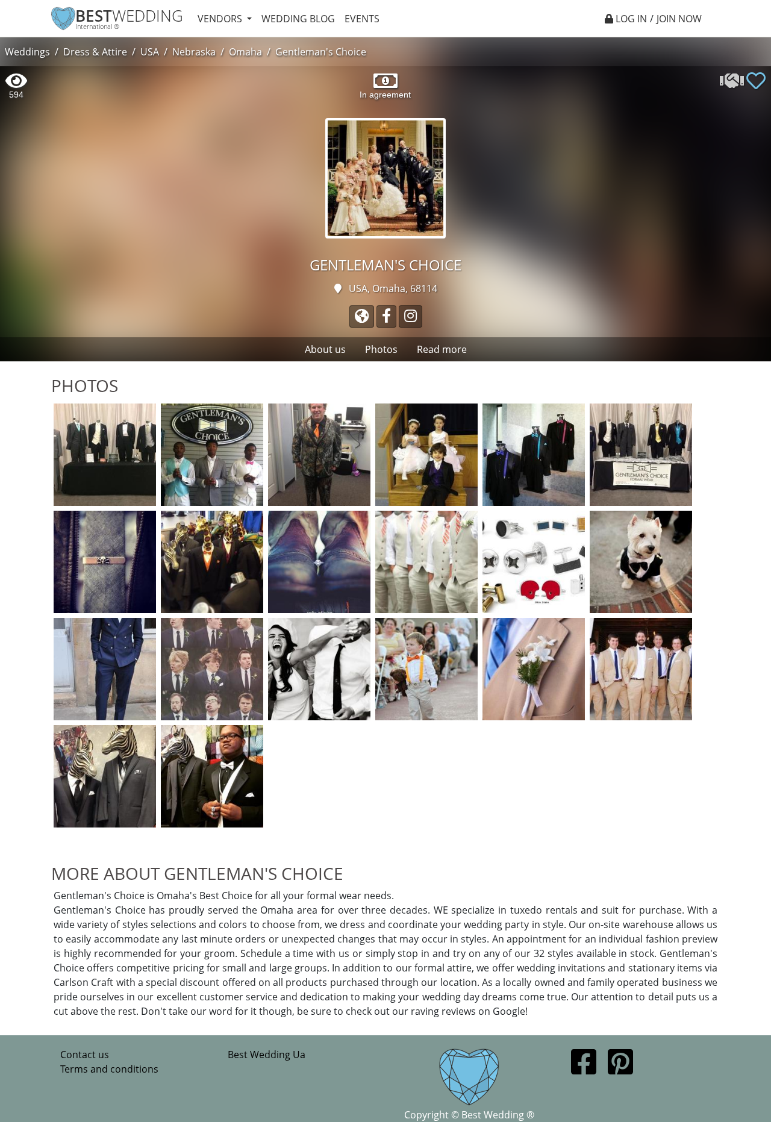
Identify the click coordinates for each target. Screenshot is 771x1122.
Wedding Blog (298, 18)
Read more (442, 349)
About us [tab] (325, 349)
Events (362, 18)
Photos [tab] (381, 349)
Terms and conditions (109, 1069)
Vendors (221, 18)
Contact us (84, 1054)
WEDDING (129, 15)
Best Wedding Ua (266, 1054)
